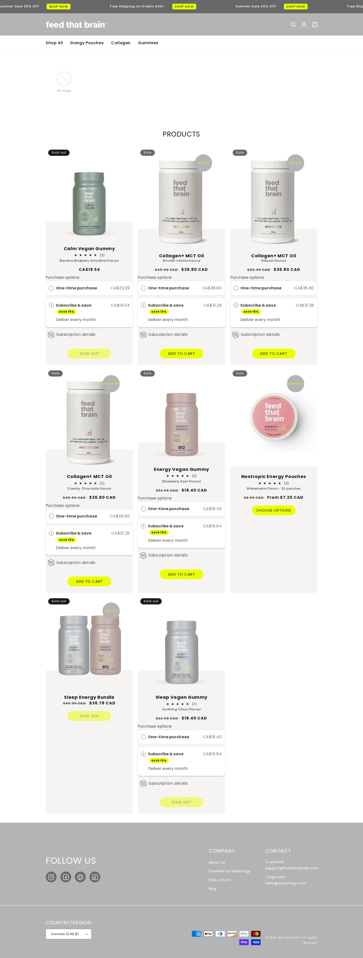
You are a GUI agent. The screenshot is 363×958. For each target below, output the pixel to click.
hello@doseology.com (285, 883)
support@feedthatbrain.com (292, 868)
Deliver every (69, 319)
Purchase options (63, 277)
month (89, 319)
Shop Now (58, 6)
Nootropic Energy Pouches (273, 476)
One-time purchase (76, 288)
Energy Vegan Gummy (181, 469)
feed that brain (289, 937)
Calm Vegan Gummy (89, 248)
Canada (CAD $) (65, 934)
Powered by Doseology (230, 871)
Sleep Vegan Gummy (181, 697)
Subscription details (76, 334)
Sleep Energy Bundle (89, 697)
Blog (212, 888)
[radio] (51, 288)
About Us (217, 862)
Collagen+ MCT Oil (181, 256)
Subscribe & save (74, 308)
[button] (293, 24)
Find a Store (220, 880)
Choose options (273, 510)
